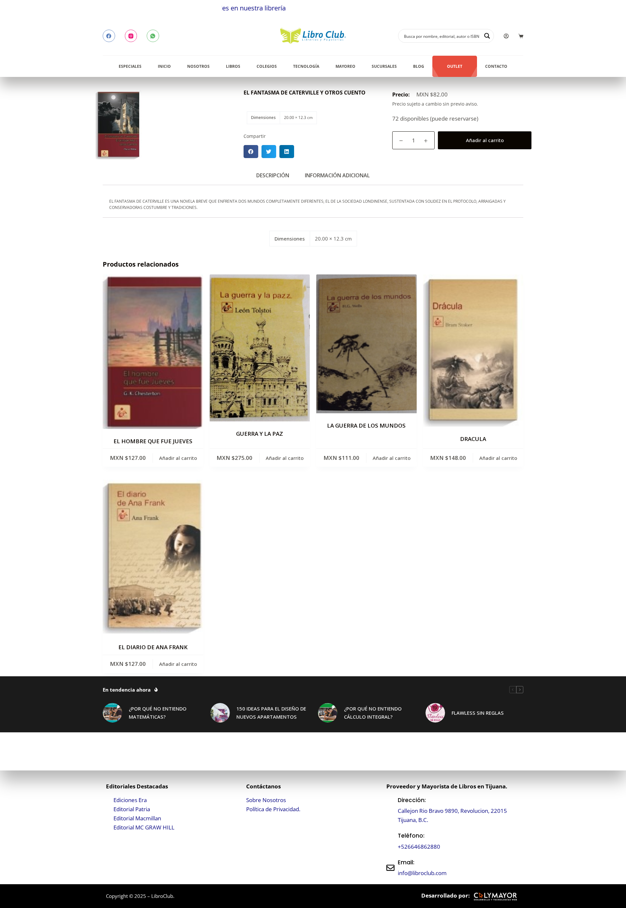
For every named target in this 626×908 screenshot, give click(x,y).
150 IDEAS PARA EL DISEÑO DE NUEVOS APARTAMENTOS (271, 712)
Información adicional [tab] (337, 175)
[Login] (506, 36)
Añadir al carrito (485, 140)
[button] (251, 151)
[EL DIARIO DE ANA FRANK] (153, 557)
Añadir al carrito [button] (178, 458)
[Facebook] (109, 36)
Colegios (267, 66)
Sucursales (384, 66)
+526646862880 (419, 846)
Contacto (496, 66)
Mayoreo (345, 66)
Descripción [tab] (272, 175)
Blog (418, 66)
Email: (406, 862)
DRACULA (473, 439)
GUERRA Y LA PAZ (259, 433)
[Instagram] (131, 36)
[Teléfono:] (390, 841)
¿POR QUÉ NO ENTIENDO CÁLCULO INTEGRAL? (373, 712)
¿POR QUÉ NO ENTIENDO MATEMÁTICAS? (157, 712)
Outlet (454, 66)
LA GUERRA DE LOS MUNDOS (366, 425)
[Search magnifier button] (487, 35)
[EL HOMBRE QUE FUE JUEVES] (153, 351)
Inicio (164, 66)
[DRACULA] (473, 350)
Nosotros (198, 66)
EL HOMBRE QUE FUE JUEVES (152, 441)
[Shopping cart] (520, 36)
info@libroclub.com (422, 873)
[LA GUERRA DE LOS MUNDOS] (366, 343)
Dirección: (412, 800)
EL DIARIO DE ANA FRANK (152, 647)
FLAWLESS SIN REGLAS (478, 713)
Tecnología (306, 66)
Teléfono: (411, 836)
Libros (233, 66)
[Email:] (390, 868)
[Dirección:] (390, 810)
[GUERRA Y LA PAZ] (260, 347)
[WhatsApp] (153, 36)
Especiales (130, 66)
